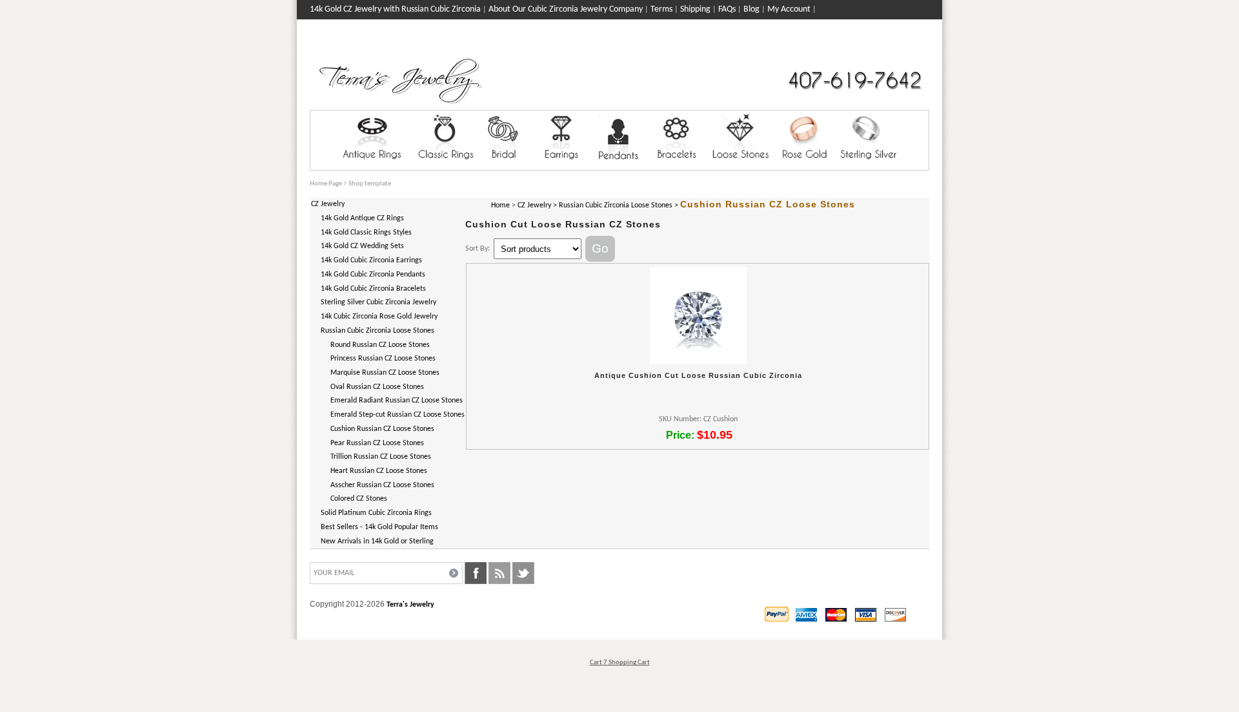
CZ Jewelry (328, 204)
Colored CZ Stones (358, 499)
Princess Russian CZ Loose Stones (383, 358)
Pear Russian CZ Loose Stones (377, 443)
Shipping (695, 9)
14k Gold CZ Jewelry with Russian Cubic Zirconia (395, 9)
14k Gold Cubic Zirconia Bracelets (373, 289)
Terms (661, 9)
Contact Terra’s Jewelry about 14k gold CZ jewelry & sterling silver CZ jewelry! (449, 29)
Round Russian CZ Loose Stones (380, 345)
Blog (751, 9)
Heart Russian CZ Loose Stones (378, 471)
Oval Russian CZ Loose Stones (377, 387)
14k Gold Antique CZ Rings (362, 218)
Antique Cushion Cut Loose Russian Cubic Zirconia (698, 375)
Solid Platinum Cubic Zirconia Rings (376, 513)
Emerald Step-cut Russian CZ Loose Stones (397, 415)
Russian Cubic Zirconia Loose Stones (377, 331)
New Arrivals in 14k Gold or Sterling (377, 541)
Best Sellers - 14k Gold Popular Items (379, 527)
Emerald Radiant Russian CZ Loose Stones (396, 400)
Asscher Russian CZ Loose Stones (382, 485)
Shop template (369, 183)
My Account (789, 9)
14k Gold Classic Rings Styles (366, 232)
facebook (476, 573)
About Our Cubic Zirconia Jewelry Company (566, 9)
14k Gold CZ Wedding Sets (362, 246)
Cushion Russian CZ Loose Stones (382, 429)
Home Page (326, 183)
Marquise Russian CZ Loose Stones (384, 373)
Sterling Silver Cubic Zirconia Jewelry (378, 302)
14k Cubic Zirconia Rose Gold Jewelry (379, 316)
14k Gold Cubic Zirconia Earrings (371, 260)
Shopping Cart (904, 46)
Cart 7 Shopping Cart (620, 662)
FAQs (727, 9)
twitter (523, 573)
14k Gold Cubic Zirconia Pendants (373, 274)
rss (499, 573)
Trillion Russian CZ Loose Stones (380, 457)
